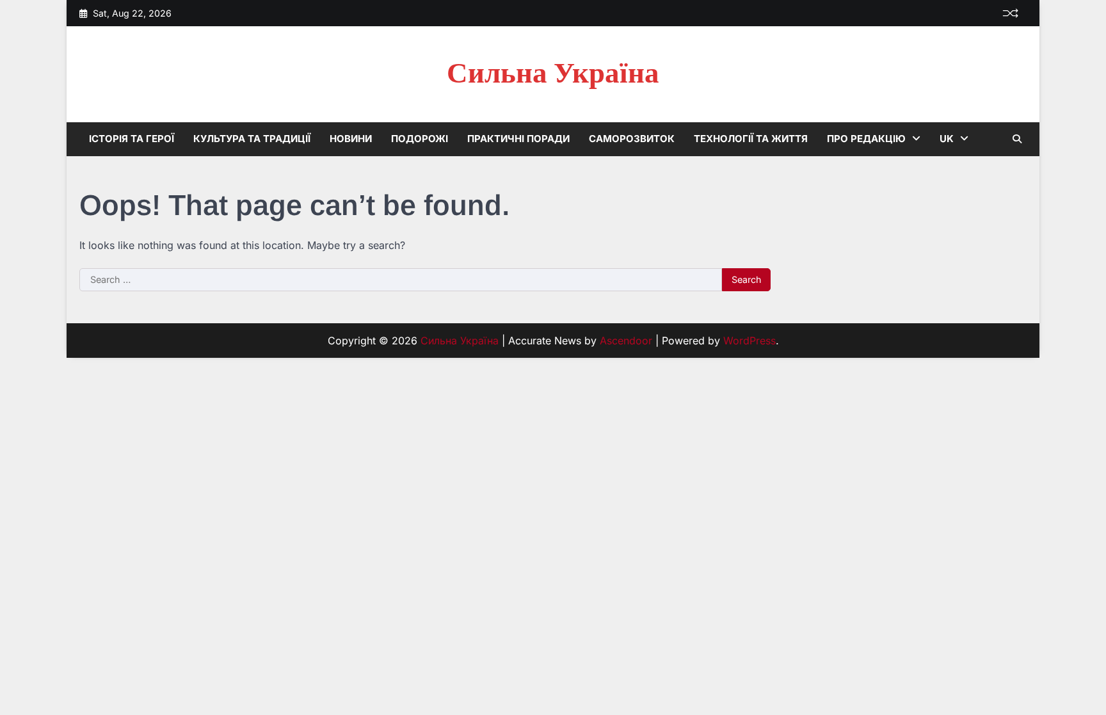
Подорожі (419, 139)
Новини (351, 139)
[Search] (1017, 139)
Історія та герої (131, 139)
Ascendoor (626, 340)
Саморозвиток (632, 139)
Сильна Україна (553, 74)
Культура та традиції (251, 139)
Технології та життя (751, 139)
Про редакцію (866, 139)
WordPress (749, 340)
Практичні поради (518, 139)
